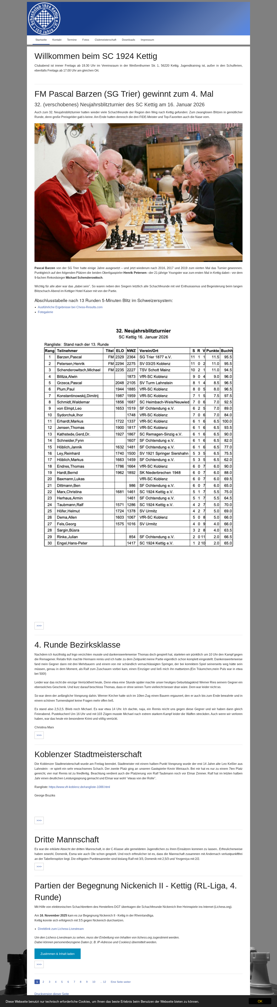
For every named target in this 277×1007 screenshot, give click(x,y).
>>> (39, 625)
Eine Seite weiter (121, 981)
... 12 (103, 981)
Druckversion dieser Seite (51, 994)
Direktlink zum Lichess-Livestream (61, 928)
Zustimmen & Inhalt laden (58, 953)
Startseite (41, 39)
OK (260, 1001)
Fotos (85, 39)
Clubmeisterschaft (105, 39)
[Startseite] (138, 18)
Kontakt (56, 39)
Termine (72, 39)
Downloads (128, 39)
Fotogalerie (45, 312)
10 (93, 981)
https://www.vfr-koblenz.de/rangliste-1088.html (79, 787)
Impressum (147, 39)
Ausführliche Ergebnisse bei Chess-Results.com (70, 307)
